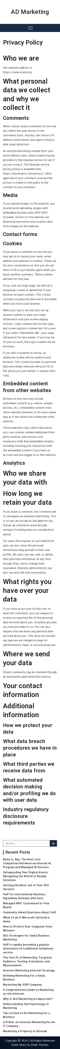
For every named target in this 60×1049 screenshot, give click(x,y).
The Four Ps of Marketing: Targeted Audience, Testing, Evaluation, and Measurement (27, 961)
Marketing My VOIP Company (22, 984)
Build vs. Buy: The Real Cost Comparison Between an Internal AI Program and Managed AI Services (27, 863)
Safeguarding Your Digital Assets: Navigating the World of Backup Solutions (26, 876)
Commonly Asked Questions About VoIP (29, 912)
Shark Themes (39, 1044)
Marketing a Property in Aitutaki (25, 1031)
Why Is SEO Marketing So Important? (28, 998)
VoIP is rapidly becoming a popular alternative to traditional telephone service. (28, 948)
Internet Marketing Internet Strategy (29, 970)
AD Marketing (30, 11)
